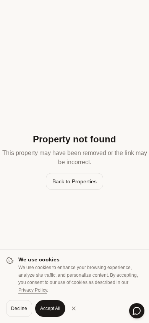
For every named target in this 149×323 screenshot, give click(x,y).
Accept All (50, 308)
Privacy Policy (32, 290)
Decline (19, 308)
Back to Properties (74, 181)
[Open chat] (136, 310)
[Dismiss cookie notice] (73, 308)
